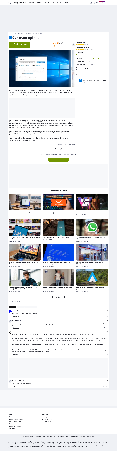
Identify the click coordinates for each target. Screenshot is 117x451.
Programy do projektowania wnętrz (15, 419)
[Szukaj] (87, 2)
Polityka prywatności (72, 436)
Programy (31, 2)
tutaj (39, 447)
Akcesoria (20, 33)
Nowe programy (11, 428)
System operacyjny (46, 421)
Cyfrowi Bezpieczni (63, 2)
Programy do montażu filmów (14, 421)
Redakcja (38, 436)
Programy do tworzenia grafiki (14, 426)
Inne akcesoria (29, 33)
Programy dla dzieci (12, 425)
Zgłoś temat (60, 436)
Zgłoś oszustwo (49, 2)
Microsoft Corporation (95, 58)
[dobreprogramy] (20, 2)
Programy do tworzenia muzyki (14, 418)
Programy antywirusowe (13, 423)
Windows (13, 33)
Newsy (39, 2)
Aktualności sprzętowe (47, 418)
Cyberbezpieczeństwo (47, 419)
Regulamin (45, 436)
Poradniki (44, 416)
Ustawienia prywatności (87, 436)
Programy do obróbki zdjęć (13, 416)
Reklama (52, 436)
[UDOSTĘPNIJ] (73, 44)
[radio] (77, 44)
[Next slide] (72, 68)
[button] (107, 2)
